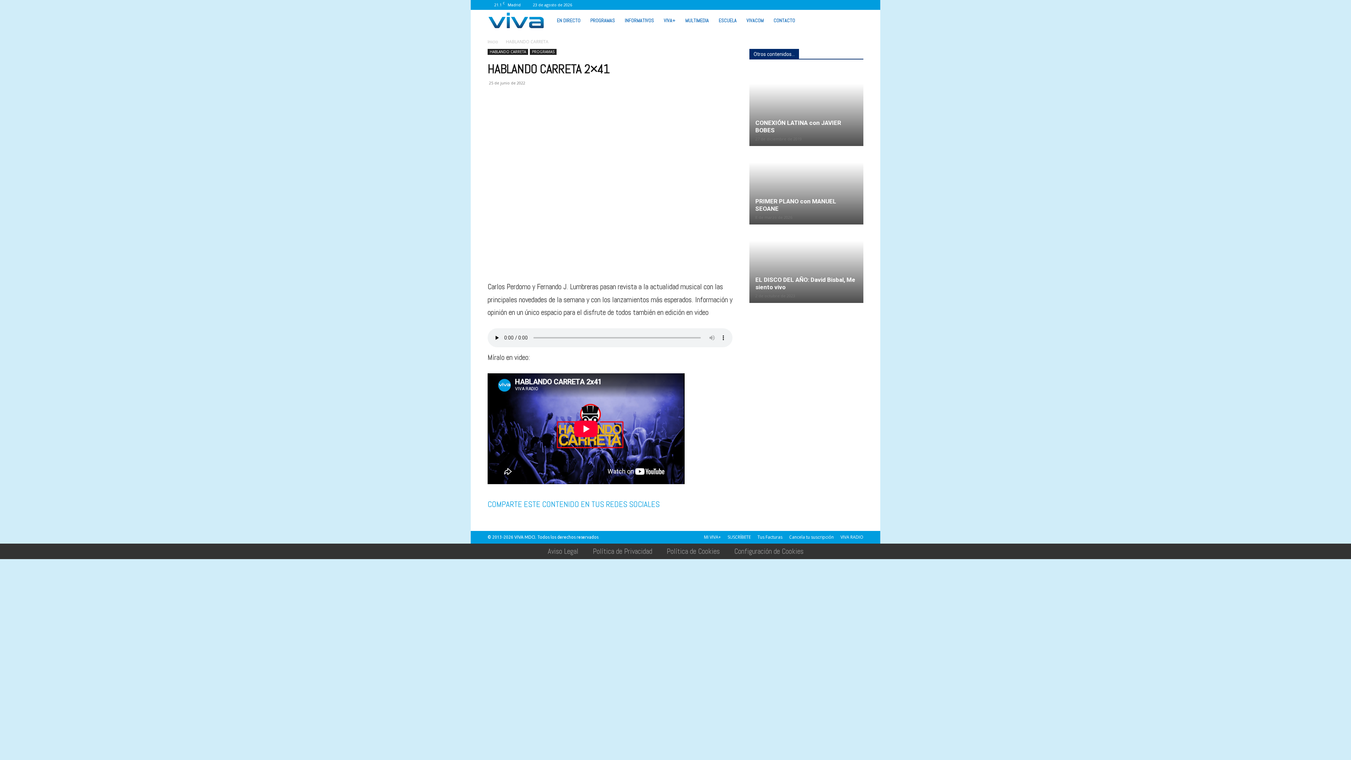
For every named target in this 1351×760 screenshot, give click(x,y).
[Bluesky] (858, 5)
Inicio (493, 42)
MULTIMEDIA (697, 20)
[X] (811, 5)
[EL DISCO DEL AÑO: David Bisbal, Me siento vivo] (806, 264)
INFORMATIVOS (639, 20)
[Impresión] (559, 111)
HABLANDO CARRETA (508, 51)
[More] (608, 111)
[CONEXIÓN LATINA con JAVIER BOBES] (806, 107)
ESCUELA (728, 20)
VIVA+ (670, 20)
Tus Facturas (769, 537)
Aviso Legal (563, 551)
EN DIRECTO (569, 20)
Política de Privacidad (622, 551)
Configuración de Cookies (769, 551)
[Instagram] (777, 5)
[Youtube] (846, 5)
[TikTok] (800, 5)
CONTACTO (784, 20)
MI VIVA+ (712, 537)
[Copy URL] (592, 111)
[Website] (823, 5)
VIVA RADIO (852, 537)
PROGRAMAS (602, 20)
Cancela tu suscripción (811, 537)
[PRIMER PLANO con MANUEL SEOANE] (806, 185)
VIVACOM (755, 20)
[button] (854, 20)
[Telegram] (576, 111)
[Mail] (788, 5)
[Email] (543, 111)
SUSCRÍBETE (739, 537)
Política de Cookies (693, 551)
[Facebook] (765, 5)
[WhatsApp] (835, 5)
